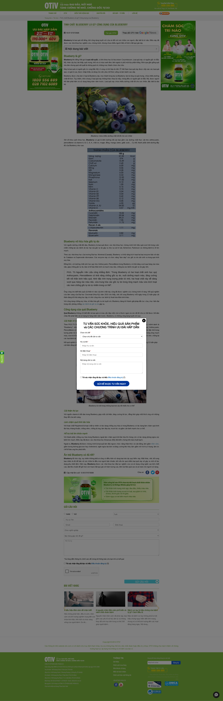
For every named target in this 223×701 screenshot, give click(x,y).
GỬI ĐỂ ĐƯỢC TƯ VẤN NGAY (111, 383)
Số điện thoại (85, 351)
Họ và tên (84, 341)
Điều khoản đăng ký (115, 377)
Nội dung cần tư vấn (87, 360)
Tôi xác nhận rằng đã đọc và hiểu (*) (103, 377)
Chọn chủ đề (85, 332)
